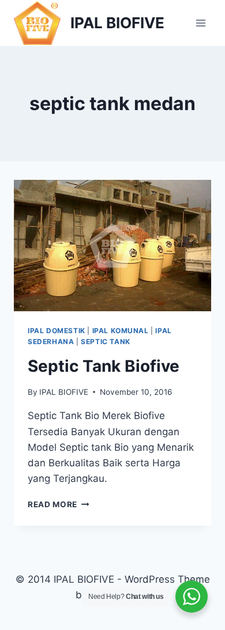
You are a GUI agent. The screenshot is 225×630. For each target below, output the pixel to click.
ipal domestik (56, 330)
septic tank (105, 341)
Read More (58, 504)
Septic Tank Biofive (103, 366)
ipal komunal (120, 330)
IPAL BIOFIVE (63, 392)
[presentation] (112, 245)
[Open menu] (200, 23)
